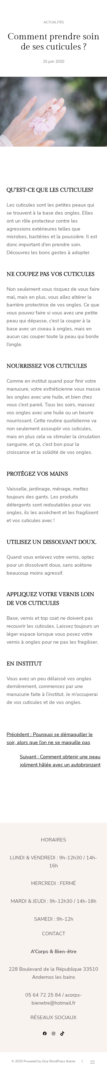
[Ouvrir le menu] (92, 1062)
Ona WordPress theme (58, 1061)
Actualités (54, 22)
